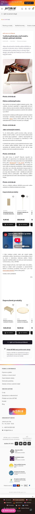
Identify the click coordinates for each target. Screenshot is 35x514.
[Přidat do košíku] (8, 224)
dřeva (11, 118)
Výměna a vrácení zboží (9, 375)
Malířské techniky (20, 25)
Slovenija (10, 505)
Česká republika (18, 500)
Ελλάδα (25, 505)
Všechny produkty (7, 25)
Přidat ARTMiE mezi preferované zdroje (18, 349)
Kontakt (4, 401)
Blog (3, 404)
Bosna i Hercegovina (10, 508)
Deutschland (17, 503)
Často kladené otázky (8, 378)
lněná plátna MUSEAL (8, 270)
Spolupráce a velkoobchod (10, 395)
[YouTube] (25, 443)
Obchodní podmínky (7, 381)
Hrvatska (27, 503)
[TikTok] (29, 443)
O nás (3, 392)
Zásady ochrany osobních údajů (11, 384)
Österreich (7, 503)
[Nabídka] (2, 9)
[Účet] (26, 9)
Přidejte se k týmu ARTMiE (9, 398)
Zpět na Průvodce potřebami (19, 342)
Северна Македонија (25, 508)
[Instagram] (20, 443)
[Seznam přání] (29, 8)
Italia (18, 505)
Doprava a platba (7, 372)
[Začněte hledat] (22, 9)
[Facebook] (16, 443)
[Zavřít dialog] (33, 497)
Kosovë (18, 511)
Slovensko (7, 500)
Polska (29, 500)
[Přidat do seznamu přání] (13, 196)
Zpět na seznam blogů (10, 14)
